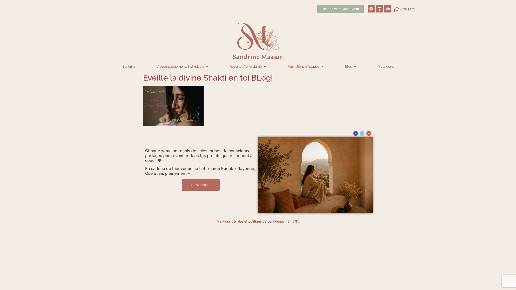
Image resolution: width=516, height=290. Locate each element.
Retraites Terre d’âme (246, 66)
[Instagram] (379, 8)
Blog (348, 66)
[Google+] (368, 133)
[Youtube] (387, 8)
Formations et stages (303, 66)
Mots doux (386, 66)
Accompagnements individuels (180, 66)
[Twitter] (362, 133)
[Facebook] (371, 8)
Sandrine (129, 66)
